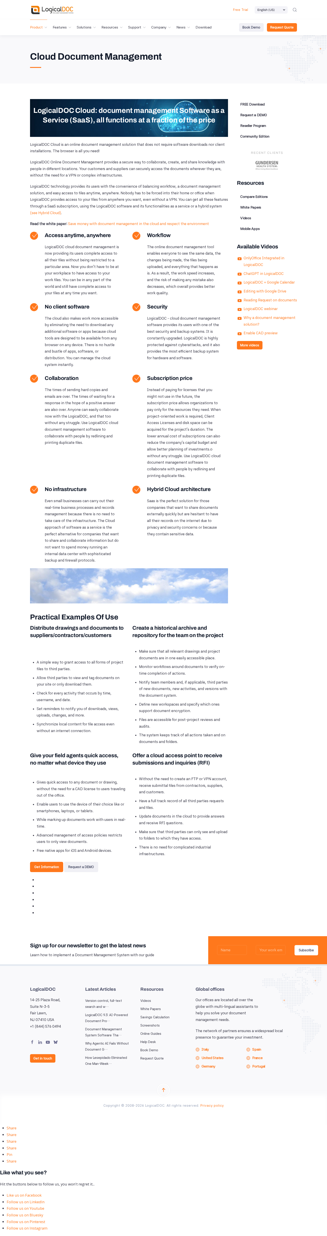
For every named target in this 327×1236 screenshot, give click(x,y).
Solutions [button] (84, 27)
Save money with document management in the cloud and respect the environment (138, 223)
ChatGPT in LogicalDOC (264, 273)
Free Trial (240, 10)
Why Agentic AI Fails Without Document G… (107, 1046)
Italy (205, 1049)
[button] (295, 10)
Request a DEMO (81, 867)
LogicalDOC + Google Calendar (269, 282)
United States (213, 1058)
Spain (256, 1049)
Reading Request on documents (270, 300)
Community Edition (254, 136)
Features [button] (60, 27)
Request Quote (282, 27)
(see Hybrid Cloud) (45, 213)
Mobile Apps (250, 229)
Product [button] (36, 27)
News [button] (181, 27)
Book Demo (251, 27)
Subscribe (306, 950)
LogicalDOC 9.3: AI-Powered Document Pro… (106, 1018)
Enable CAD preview (261, 333)
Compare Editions (254, 197)
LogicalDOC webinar (261, 308)
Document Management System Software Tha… (103, 1032)
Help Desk (148, 1042)
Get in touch (42, 1058)
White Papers (250, 207)
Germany (208, 1066)
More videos (249, 345)
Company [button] (158, 27)
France (257, 1058)
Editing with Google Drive (265, 291)
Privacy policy (212, 1106)
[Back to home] (52, 9)
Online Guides (150, 1034)
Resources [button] (109, 27)
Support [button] (134, 27)
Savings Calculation (155, 1017)
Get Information (46, 867)
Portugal (258, 1066)
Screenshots (150, 1025)
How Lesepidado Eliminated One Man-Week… (106, 1061)
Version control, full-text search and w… (103, 1004)
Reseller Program (253, 126)
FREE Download (252, 104)
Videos (245, 218)
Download (204, 27)
